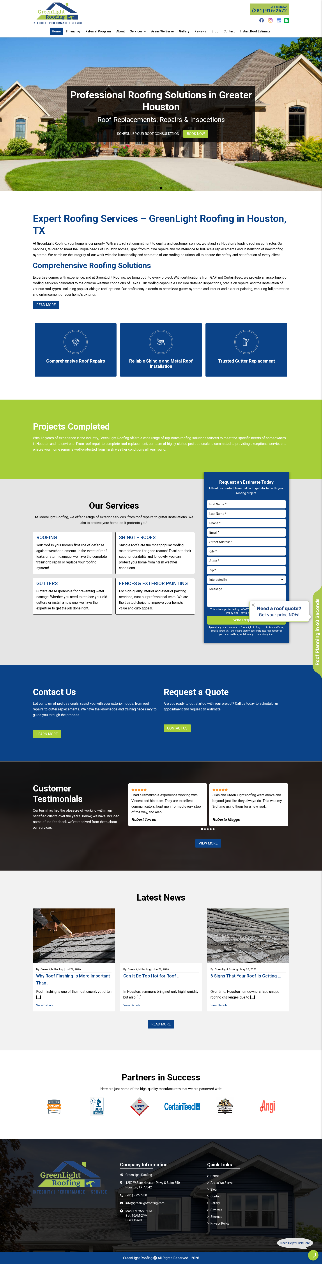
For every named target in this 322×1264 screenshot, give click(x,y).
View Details (44, 1005)
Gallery (215, 1203)
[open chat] (313, 1255)
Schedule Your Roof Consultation (148, 134)
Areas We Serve (222, 1182)
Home (215, 1176)
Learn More (47, 734)
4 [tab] (211, 829)
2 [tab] (205, 829)
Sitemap (216, 1216)
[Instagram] (270, 20)
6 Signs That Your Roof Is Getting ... (246, 976)
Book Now (196, 134)
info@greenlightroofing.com (145, 1203)
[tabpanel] (161, 114)
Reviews (216, 1210)
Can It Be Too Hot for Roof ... (151, 976)
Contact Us (177, 728)
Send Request (245, 620)
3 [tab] (208, 829)
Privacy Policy (220, 1223)
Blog (214, 1189)
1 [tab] (161, 188)
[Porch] (286, 20)
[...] (38, 997)
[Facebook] (261, 20)
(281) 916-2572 (269, 10)
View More (208, 843)
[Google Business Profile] (279, 20)
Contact (216, 1196)
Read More (161, 1024)
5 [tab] (214, 829)
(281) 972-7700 (136, 1195)
